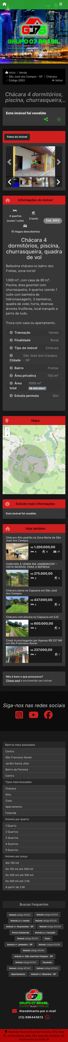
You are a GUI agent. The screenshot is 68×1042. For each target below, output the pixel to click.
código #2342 (19, 968)
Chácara (51, 76)
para (20, 920)
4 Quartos (11, 844)
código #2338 (49, 944)
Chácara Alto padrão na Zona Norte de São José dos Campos (33, 539)
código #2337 (27, 938)
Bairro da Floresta (16, 769)
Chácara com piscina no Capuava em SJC (32, 617)
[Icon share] (19, 715)
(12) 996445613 (48, 54)
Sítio (8, 794)
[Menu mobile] (4, 4)
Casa (8, 800)
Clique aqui (13, 680)
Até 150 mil (12, 863)
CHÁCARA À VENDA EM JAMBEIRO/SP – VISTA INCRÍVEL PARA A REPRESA (31, 565)
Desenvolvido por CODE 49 (34, 1039)
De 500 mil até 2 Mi (17, 881)
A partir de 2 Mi (15, 887)
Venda (23, 72)
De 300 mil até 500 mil (19, 875)
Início (12, 72)
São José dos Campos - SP (26, 76)
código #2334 (47, 914)
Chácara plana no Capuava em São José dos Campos (31, 592)
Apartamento (13, 806)
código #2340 (33, 950)
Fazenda (10, 813)
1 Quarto (10, 825)
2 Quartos (11, 831)
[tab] (17, 137)
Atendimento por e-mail (37, 1011)
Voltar (59, 80)
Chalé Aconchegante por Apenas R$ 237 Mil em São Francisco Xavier (34, 642)
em (19, 926)
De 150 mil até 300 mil (19, 869)
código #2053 (19, 914)
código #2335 (45, 920)
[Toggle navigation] (60, 4)
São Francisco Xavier (18, 757)
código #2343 (47, 968)
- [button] (7, 434)
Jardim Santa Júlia (17, 763)
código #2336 (50, 926)
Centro (9, 751)
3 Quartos (11, 837)
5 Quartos (11, 850)
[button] (10, 162)
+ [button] (7, 429)
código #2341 (26, 962)
